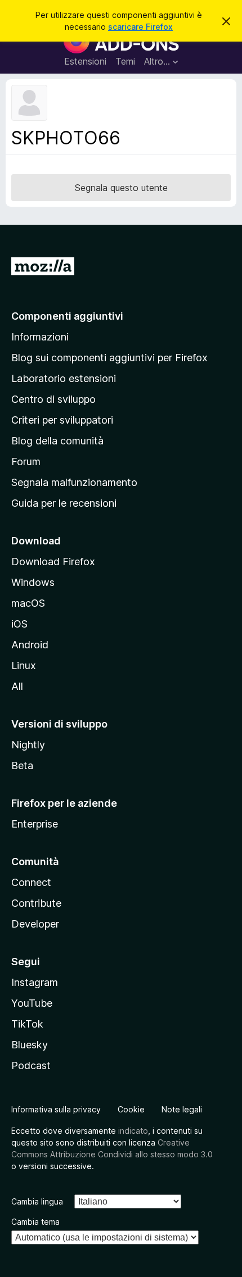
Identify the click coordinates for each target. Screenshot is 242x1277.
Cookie (131, 1109)
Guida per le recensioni (63, 503)
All (17, 686)
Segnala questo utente (121, 187)
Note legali (182, 1109)
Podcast (31, 1065)
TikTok (27, 1024)
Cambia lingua (37, 1201)
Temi (125, 61)
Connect (31, 882)
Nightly (28, 745)
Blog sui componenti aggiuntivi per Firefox (109, 357)
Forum (26, 461)
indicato (133, 1130)
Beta (22, 765)
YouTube (31, 1003)
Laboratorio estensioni (63, 378)
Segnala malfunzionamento (74, 482)
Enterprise (34, 824)
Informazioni (40, 337)
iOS (19, 624)
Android (29, 645)
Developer (35, 924)
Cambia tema (35, 1221)
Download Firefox (53, 561)
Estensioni (85, 61)
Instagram (34, 982)
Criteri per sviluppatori (62, 420)
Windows (33, 582)
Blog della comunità (57, 441)
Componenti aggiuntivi (67, 316)
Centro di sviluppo (53, 399)
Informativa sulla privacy (56, 1109)
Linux (23, 665)
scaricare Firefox (140, 26)
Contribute (36, 903)
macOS (28, 603)
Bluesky (29, 1045)
